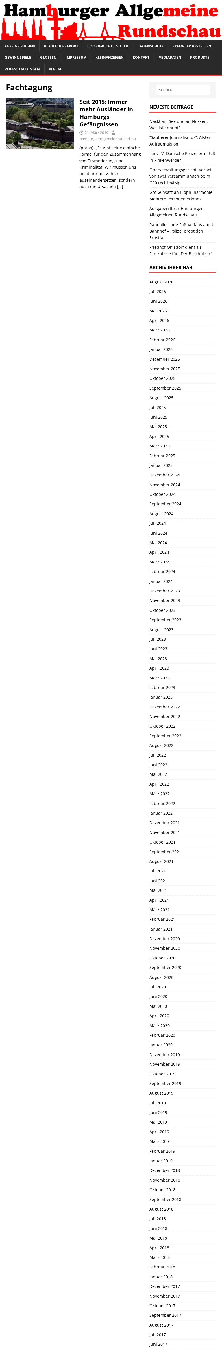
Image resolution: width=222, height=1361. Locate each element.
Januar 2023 (161, 697)
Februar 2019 (162, 1151)
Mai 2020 (158, 1006)
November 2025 (164, 368)
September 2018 (165, 1199)
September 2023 (165, 620)
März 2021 (159, 909)
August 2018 (161, 1209)
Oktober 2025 (162, 378)
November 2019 (164, 1064)
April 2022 (159, 784)
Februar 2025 (162, 455)
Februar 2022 (162, 803)
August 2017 (161, 1325)
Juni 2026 (158, 301)
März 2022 (159, 793)
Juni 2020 (158, 996)
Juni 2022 (158, 764)
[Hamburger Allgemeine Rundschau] (111, 37)
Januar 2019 (161, 1160)
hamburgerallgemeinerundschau (107, 138)
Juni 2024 (158, 533)
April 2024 (159, 552)
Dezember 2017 (164, 1286)
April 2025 (159, 436)
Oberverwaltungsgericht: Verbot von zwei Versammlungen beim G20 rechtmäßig (180, 176)
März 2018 (159, 1257)
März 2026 (159, 330)
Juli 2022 (157, 755)
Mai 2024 (158, 542)
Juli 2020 (157, 987)
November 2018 (164, 1180)
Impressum (76, 57)
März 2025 (159, 446)
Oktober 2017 (162, 1305)
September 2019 (165, 1083)
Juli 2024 (157, 523)
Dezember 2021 (164, 822)
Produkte (199, 57)
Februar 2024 (162, 571)
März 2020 (159, 1025)
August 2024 (161, 513)
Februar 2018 (162, 1267)
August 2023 (161, 629)
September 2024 (165, 504)
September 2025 (165, 388)
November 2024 (164, 484)
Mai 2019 (158, 1122)
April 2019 (159, 1132)
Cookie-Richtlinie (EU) (108, 46)
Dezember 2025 (164, 359)
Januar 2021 (161, 929)
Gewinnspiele (18, 57)
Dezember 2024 (164, 475)
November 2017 (164, 1296)
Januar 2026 (161, 349)
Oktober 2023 (162, 610)
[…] (120, 186)
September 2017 (165, 1315)
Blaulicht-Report (61, 46)
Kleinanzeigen (109, 57)
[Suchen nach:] (183, 90)
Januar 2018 (161, 1276)
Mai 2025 (158, 426)
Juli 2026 (157, 291)
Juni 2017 (158, 1344)
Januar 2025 (161, 465)
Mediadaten (169, 57)
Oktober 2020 (162, 958)
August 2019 (161, 1093)
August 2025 (161, 397)
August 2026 (161, 282)
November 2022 (164, 716)
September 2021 (165, 851)
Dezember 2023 (164, 591)
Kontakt (141, 57)
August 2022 (161, 745)
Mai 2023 (158, 658)
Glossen (48, 57)
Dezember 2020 (164, 938)
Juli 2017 (157, 1334)
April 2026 (159, 320)
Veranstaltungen (22, 69)
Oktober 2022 (162, 726)
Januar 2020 (161, 1044)
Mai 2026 (158, 311)
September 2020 (165, 967)
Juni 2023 (158, 648)
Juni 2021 (158, 880)
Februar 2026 (162, 339)
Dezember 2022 (164, 707)
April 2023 (159, 668)
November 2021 (164, 832)
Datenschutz (151, 46)
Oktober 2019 (162, 1074)
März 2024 (159, 562)
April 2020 (159, 1016)
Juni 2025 (158, 417)
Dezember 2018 (164, 1170)
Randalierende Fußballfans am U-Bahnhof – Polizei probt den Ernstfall (182, 231)
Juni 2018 (158, 1228)
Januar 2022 (161, 813)
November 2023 (164, 600)
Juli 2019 (157, 1103)
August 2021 (161, 861)
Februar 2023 (162, 687)
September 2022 (165, 735)
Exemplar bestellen (192, 46)
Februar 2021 (162, 919)
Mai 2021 (158, 890)
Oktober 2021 (162, 842)
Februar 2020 (162, 1035)
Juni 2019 (158, 1112)
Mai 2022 (158, 774)
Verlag (55, 69)
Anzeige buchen (19, 46)
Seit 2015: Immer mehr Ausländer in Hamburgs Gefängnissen (106, 113)
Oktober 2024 (162, 494)
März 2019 (159, 1141)
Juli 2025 (157, 407)
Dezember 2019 (164, 1054)
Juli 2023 (157, 639)
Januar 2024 (161, 581)
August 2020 (161, 977)
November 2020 (164, 948)
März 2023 (159, 678)
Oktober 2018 (162, 1189)
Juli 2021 (157, 871)
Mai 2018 (158, 1238)
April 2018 (159, 1248)
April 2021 (159, 900)
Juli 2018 (157, 1218)
